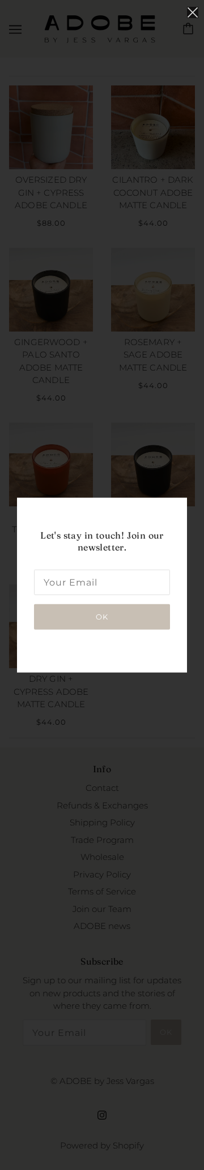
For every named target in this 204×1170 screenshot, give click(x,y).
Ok (102, 616)
